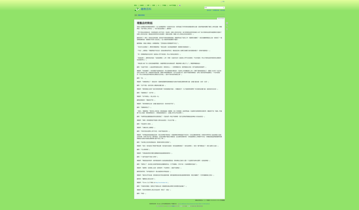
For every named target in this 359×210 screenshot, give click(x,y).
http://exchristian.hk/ (161, 182)
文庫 (148, 5)
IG (158, 5)
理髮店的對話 (141, 15)
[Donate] (168, 206)
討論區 (142, 5)
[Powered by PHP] (175, 206)
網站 (135, 5)
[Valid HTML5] (183, 206)
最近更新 (209, 10)
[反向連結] (226, 26)
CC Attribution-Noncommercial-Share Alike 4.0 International (195, 203)
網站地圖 (222, 10)
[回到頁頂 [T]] (226, 29)
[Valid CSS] (191, 206)
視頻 (153, 5)
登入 (224, 1)
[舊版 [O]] (226, 23)
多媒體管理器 (216, 10)
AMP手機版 (172, 5)
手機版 (164, 5)
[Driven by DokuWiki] (199, 206)
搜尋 (224, 7)
